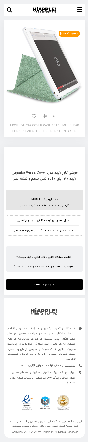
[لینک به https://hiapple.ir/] (44, 311)
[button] (9, 10)
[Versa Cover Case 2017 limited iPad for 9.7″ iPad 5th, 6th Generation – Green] (44, 65)
